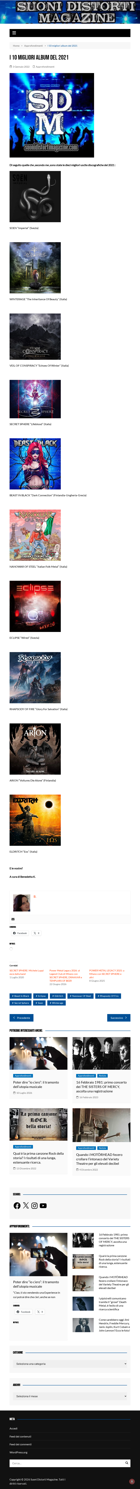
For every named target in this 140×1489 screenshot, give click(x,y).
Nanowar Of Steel (81, 995)
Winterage (57, 1002)
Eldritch (59, 995)
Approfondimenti (45, 66)
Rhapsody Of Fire (109, 995)
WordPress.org (18, 1452)
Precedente (23, 1017)
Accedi (13, 1428)
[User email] (13, 919)
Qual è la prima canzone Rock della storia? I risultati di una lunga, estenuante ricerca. (38, 1157)
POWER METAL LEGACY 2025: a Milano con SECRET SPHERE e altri (106, 974)
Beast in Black (21, 995)
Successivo (117, 1017)
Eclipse (42, 995)
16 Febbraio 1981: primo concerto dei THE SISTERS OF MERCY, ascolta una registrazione (101, 1086)
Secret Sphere (21, 1002)
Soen (40, 1002)
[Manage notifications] (132, 1481)
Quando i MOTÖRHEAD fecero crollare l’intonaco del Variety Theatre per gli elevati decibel (99, 1158)
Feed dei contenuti (20, 1436)
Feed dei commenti (21, 1444)
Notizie (102, 1075)
